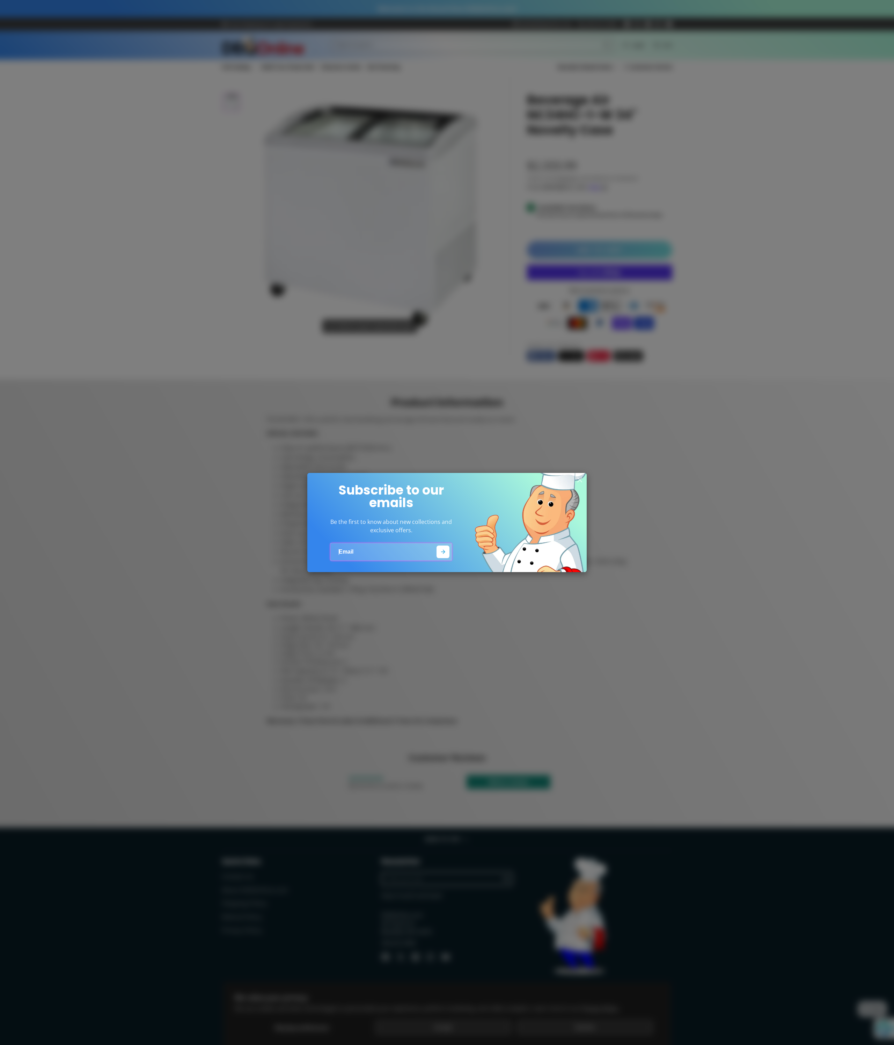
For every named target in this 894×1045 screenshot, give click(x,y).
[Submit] (443, 552)
